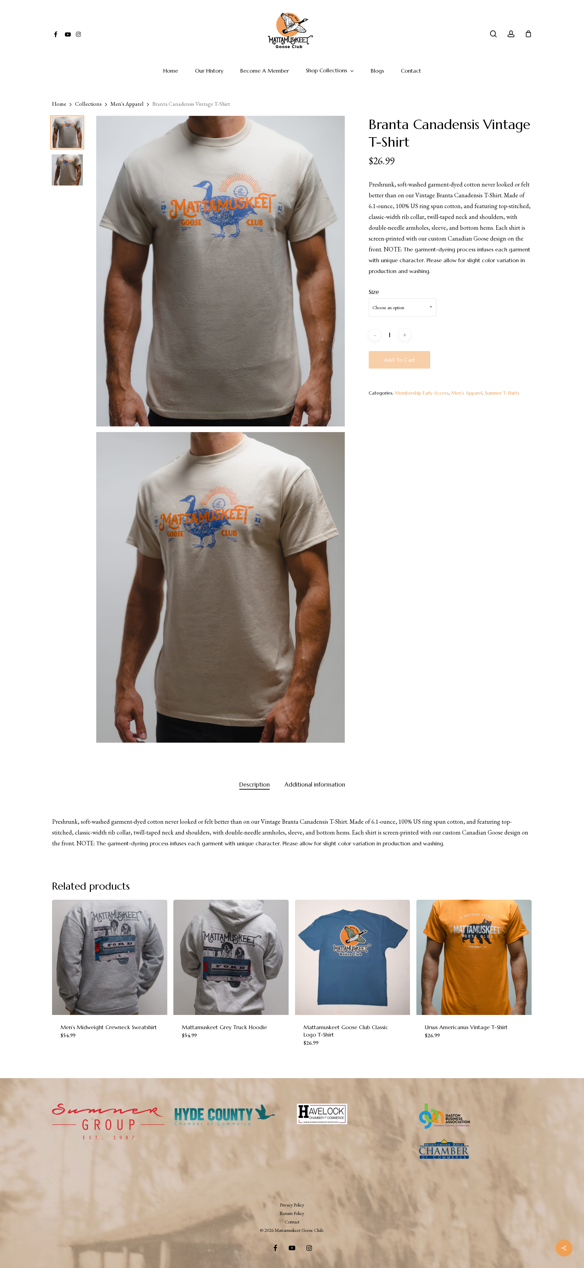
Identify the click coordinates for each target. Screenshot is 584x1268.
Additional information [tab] (315, 784)
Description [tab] (254, 784)
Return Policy (292, 1213)
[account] (511, 34)
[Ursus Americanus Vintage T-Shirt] (474, 957)
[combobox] (402, 307)
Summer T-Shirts (502, 393)
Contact (292, 1222)
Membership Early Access (422, 393)
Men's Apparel (127, 103)
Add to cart (399, 359)
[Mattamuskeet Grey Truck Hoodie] (231, 957)
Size (374, 292)
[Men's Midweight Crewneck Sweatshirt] (109, 957)
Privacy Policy (292, 1205)
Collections (88, 103)
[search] (493, 34)
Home (59, 103)
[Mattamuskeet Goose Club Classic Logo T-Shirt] (352, 957)
